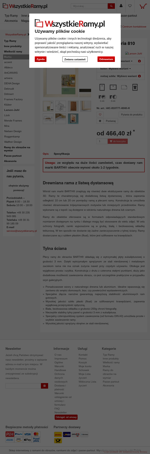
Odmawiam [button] (106, 59)
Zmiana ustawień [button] (75, 59)
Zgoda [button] (41, 59)
